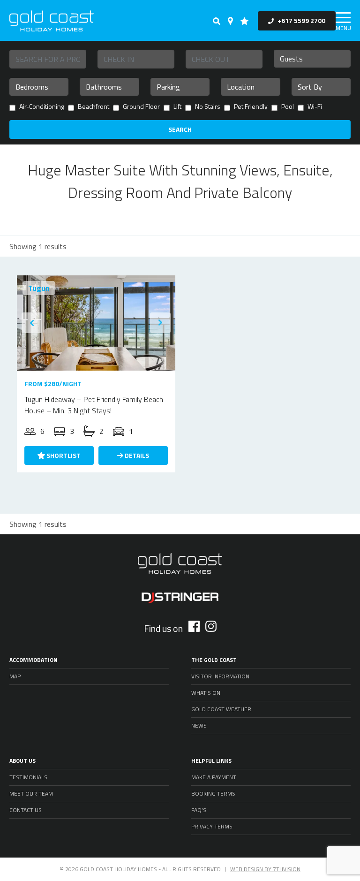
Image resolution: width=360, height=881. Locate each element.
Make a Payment (213, 777)
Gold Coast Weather (221, 709)
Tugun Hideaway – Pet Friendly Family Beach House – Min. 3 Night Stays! (93, 405)
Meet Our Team (31, 793)
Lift (177, 107)
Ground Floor (141, 107)
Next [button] (160, 322)
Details (136, 455)
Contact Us (25, 809)
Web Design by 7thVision (265, 869)
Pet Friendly (251, 107)
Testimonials (28, 777)
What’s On (205, 692)
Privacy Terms (211, 826)
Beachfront (93, 107)
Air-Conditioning (41, 107)
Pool (287, 107)
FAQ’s (198, 809)
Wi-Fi (315, 107)
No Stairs (207, 107)
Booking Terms (213, 793)
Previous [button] (32, 322)
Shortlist (63, 455)
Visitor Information (220, 676)
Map (15, 676)
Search (180, 129)
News (199, 725)
